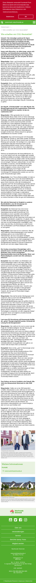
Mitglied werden (18, 543)
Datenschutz (29, 581)
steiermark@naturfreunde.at (13, 471)
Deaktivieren (10, 16)
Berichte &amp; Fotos (18, 539)
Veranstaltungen (18, 532)
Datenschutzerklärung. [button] (10, 12)
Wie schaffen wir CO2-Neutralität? (15, 30)
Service (18, 536)
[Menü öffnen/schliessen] (34, 22)
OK (26, 16)
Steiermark (5, 27)
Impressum (22, 581)
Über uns (18, 528)
